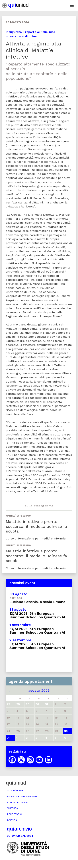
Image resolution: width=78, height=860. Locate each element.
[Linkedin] (48, 759)
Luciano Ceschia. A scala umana (37, 602)
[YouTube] (39, 759)
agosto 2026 (39, 690)
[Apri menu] (72, 5)
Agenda (12, 820)
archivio (19, 829)
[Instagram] (30, 759)
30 (66, 731)
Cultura (12, 808)
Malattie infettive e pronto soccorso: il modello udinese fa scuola (36, 526)
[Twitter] (21, 759)
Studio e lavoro (18, 802)
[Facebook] (12, 759)
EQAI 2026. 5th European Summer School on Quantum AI (37, 615)
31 (8, 737)
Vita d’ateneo (16, 790)
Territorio (14, 814)
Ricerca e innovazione (22, 796)
